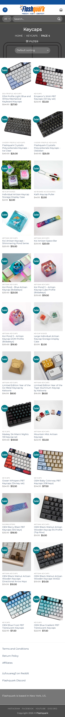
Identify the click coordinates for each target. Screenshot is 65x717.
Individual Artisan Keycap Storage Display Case (15, 195)
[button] (5, 9)
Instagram (14, 708)
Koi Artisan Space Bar (45, 241)
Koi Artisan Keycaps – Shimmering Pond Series (15, 242)
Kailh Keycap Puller (44, 194)
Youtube (41, 708)
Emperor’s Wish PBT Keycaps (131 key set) (45, 97)
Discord (52, 708)
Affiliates (7, 662)
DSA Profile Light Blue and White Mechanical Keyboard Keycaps (16, 99)
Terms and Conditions (15, 648)
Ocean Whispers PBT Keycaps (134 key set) (13, 482)
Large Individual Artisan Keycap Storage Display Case (46, 339)
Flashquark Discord (14, 680)
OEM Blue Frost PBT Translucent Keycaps (13, 626)
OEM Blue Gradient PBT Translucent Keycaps (46, 626)
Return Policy (10, 655)
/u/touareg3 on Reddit (15, 673)
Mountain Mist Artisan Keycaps (45, 435)
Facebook (28, 708)
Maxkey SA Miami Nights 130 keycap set (15, 435)
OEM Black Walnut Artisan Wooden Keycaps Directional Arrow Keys (16, 579)
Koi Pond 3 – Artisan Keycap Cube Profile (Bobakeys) (44, 290)
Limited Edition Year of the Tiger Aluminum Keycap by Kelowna (48, 388)
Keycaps (32, 35)
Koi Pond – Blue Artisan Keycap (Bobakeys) (14, 288)
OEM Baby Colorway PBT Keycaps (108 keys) (47, 482)
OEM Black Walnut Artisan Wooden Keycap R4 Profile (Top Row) (48, 530)
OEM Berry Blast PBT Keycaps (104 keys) (13, 528)
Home (19, 35)
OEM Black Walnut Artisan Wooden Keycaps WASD (48, 577)
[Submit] (59, 19)
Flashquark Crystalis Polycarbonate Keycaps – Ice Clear (15, 148)
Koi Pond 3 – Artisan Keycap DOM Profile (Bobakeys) (13, 339)
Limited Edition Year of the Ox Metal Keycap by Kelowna (16, 388)
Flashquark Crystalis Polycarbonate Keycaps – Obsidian (47, 148)
